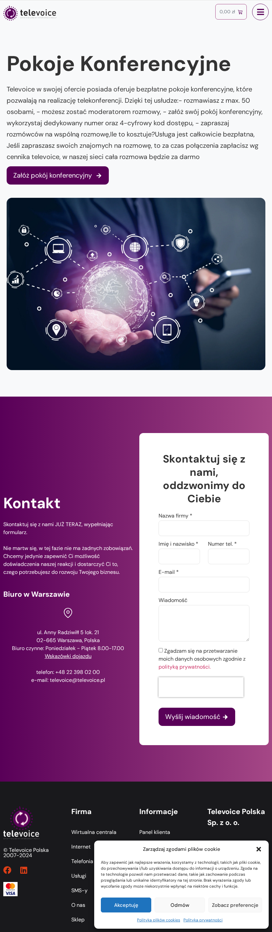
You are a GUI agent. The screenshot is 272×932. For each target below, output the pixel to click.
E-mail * (169, 573)
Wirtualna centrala (93, 832)
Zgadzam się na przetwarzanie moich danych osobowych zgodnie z (202, 658)
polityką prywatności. (185, 666)
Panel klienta (154, 832)
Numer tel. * (222, 544)
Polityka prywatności (203, 920)
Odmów (179, 905)
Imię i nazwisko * (178, 544)
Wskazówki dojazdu (68, 656)
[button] (258, 849)
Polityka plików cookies (158, 920)
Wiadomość (173, 601)
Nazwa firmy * (175, 516)
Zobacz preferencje (235, 905)
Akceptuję (126, 905)
